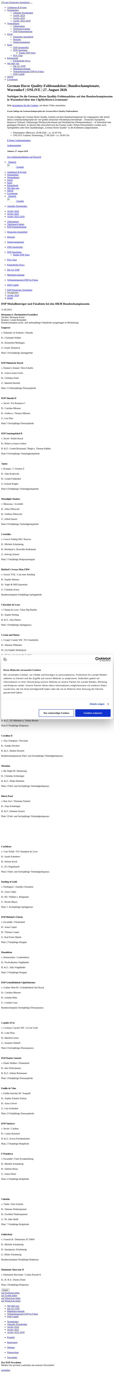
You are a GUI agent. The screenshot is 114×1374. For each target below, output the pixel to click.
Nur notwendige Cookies (56, 713)
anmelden (5, 1370)
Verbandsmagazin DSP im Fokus (28, 71)
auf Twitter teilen (9, 1295)
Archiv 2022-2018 (21, 21)
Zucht (10, 34)
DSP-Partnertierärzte (22, 31)
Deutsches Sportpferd (23, 37)
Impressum (12, 1342)
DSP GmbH (18, 74)
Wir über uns (13, 63)
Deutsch (12, 162)
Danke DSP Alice (27, 53)
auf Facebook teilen (10, 1293)
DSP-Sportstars (20, 50)
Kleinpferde (12, 58)
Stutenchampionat (21, 42)
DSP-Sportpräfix (21, 47)
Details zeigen (97, 704)
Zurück (5, 1290)
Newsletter (12, 1357)
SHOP (10, 77)
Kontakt (11, 1337)
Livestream (12, 79)
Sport (9, 45)
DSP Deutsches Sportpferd (19, 290)
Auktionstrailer (14, 145)
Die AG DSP (19, 66)
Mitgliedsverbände (21, 69)
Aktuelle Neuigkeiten (23, 13)
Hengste (17, 39)
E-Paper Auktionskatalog (19, 140)
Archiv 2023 (19, 18)
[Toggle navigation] (31, 3)
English (20, 167)
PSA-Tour (18, 55)
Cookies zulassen (93, 713)
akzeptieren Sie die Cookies (25, 105)
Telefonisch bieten (21, 29)
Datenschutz (13, 1352)
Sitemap (11, 1347)
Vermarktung (13, 23)
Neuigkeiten (13, 10)
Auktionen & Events (16, 7)
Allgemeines (19, 26)
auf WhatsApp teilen (10, 1298)
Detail (10, 298)
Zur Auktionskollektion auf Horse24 (24, 157)
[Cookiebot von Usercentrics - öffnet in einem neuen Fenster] (98, 659)
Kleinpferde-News (21, 61)
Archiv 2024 (19, 15)
